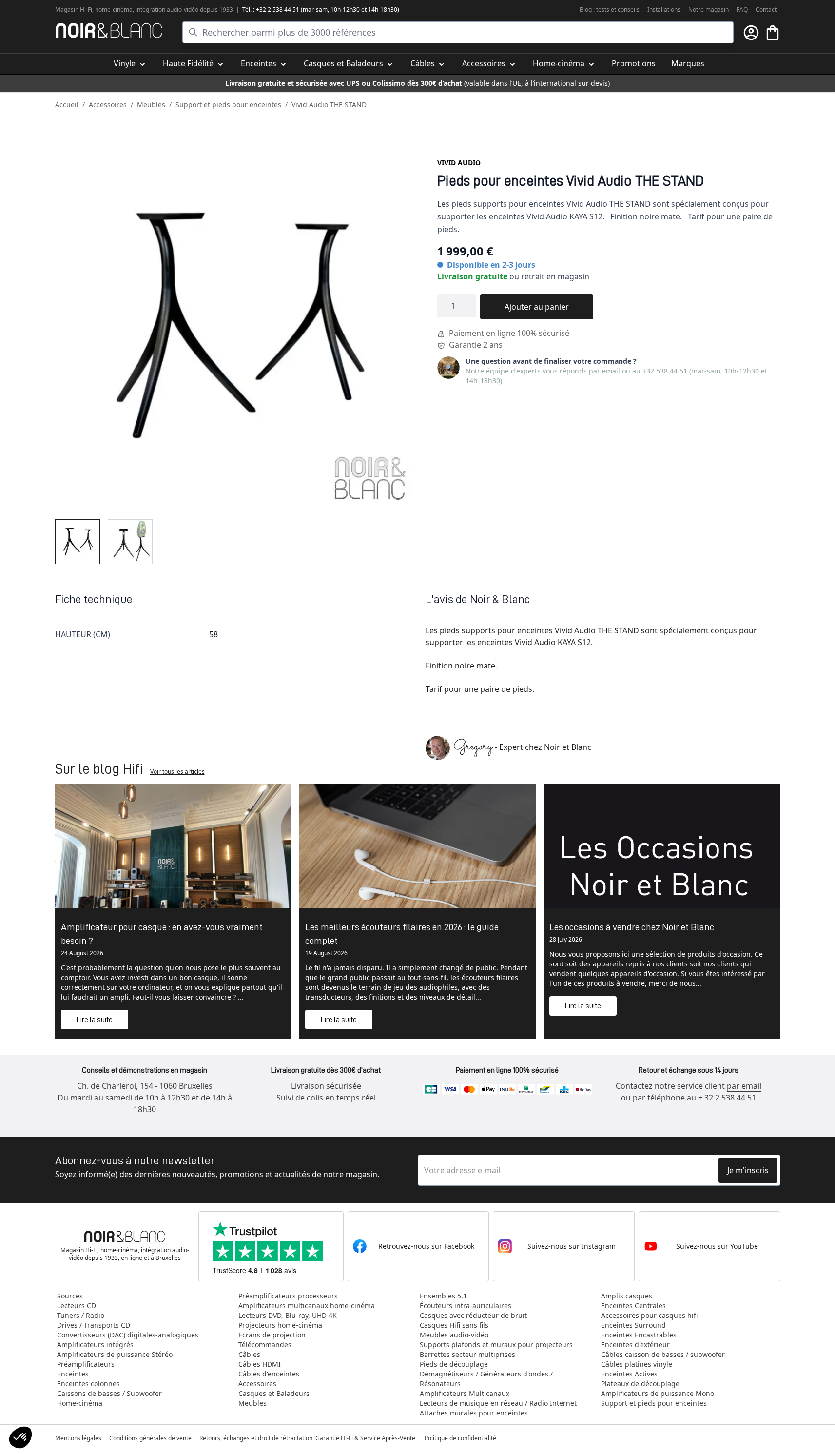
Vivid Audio (459, 162)
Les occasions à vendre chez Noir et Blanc (631, 927)
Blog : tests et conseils (610, 9)
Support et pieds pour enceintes (228, 104)
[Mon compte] (751, 32)
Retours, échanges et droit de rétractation (256, 1438)
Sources (70, 1295)
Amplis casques (626, 1295)
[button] (20, 1437)
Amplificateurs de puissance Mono (657, 1393)
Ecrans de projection (272, 1334)
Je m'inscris (748, 1170)
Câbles (249, 1354)
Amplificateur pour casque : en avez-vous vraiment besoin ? (162, 933)
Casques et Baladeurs (274, 1393)
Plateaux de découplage (640, 1383)
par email (744, 1086)
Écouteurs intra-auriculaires (465, 1305)
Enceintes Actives (629, 1373)
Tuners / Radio (80, 1315)
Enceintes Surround (633, 1325)
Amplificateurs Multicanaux (464, 1393)
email (611, 370)
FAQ (742, 9)
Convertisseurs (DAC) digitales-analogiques (127, 1334)
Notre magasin (708, 9)
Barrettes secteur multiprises (467, 1354)
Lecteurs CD (76, 1305)
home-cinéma (114, 9)
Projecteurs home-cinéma (280, 1325)
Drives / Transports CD (93, 1325)
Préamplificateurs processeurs (288, 1295)
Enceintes (73, 1373)
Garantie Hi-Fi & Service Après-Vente (365, 1438)
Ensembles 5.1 (443, 1295)
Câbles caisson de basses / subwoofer (663, 1354)
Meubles (151, 104)
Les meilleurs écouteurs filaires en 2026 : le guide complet (402, 933)
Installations (663, 9)
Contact (766, 9)
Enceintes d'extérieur (635, 1344)
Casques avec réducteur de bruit (473, 1315)
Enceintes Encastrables (639, 1334)
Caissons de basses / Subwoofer (109, 1393)
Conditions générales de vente (150, 1438)
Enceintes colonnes (88, 1383)
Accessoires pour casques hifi (649, 1315)
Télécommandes (264, 1344)
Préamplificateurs (86, 1364)
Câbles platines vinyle (636, 1364)
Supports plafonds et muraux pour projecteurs (496, 1344)
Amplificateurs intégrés (95, 1344)
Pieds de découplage (454, 1364)
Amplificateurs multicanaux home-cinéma (306, 1305)
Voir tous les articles (177, 771)
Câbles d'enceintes (268, 1373)
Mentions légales (78, 1438)
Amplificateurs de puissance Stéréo (115, 1354)
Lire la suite (95, 1019)
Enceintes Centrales (633, 1305)
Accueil (66, 104)
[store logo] (109, 30)
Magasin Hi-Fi (73, 9)
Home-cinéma (79, 1403)
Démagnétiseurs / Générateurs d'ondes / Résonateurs (486, 1378)
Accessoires (108, 104)
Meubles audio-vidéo (454, 1334)
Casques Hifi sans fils (454, 1325)
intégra (145, 9)
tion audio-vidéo (176, 9)
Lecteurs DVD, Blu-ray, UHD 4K (287, 1315)
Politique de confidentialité (461, 1438)
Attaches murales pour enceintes (474, 1412)
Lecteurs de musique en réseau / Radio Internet (498, 1403)
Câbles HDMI (259, 1364)
